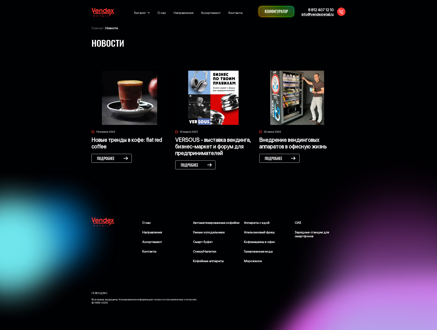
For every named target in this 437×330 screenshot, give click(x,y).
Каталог (140, 13)
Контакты (236, 13)
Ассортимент (211, 13)
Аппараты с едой (256, 222)
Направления (183, 13)
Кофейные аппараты (208, 261)
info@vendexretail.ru (318, 14)
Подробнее (105, 158)
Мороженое (253, 261)
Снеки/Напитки (204, 251)
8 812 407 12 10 (321, 10)
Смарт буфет (203, 242)
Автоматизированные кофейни (216, 222)
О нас (162, 13)
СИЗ (298, 222)
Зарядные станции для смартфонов (312, 234)
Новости (111, 28)
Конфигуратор (276, 11)
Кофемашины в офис (259, 242)
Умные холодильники (209, 232)
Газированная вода (258, 251)
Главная (97, 28)
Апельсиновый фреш (259, 232)
